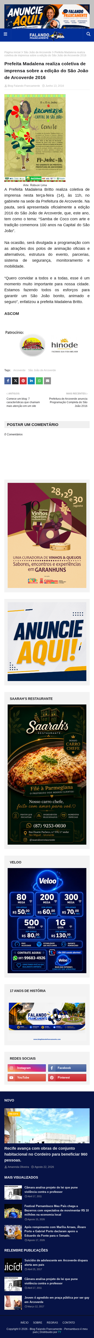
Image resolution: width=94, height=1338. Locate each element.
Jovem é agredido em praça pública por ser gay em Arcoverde (56, 1300)
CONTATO (69, 1322)
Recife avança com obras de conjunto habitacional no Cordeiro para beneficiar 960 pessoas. (45, 1154)
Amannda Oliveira (18, 1167)
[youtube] (27, 1077)
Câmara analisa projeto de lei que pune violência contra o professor (51, 1189)
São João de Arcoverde (37, 52)
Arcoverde (19, 370)
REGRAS (52, 1322)
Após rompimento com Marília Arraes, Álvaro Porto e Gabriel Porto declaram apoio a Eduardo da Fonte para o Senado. (55, 1231)
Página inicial (12, 52)
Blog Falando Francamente (24, 85)
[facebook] (67, 1068)
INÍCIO (24, 1322)
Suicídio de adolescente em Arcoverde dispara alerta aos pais (56, 1262)
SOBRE (37, 1322)
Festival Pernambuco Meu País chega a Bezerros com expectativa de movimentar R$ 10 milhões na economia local (56, 1210)
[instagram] (27, 1068)
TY (59, 1332)
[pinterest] (67, 1077)
